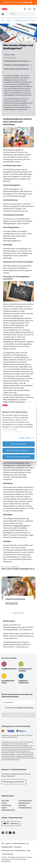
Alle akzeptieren (18, 444)
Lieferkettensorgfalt (7, 847)
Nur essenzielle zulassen (18, 457)
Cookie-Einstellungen (7, 854)
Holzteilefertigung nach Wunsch (26, 807)
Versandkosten (6, 805)
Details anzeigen (25, 438)
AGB (3, 843)
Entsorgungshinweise (7, 850)
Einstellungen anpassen (17, 450)
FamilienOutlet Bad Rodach (26, 800)
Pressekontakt (18, 847)
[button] (35, 2)
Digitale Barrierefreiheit (9, 810)
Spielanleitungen (24, 803)
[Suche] (8, 14)
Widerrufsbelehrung (20, 850)
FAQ (27, 843)
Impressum (8, 843)
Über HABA (5, 800)
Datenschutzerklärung (19, 843)
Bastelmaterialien (21, 526)
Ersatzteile (22, 805)
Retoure (4, 807)
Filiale (28, 850)
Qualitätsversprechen (9, 668)
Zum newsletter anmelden (18, 715)
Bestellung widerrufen (13, 782)
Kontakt (4, 803)
